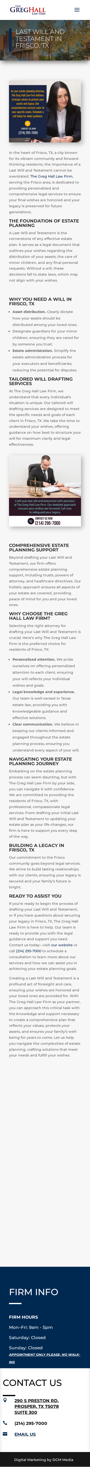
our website (62, 945)
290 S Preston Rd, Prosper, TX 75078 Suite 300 (36, 1406)
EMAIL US (25, 1434)
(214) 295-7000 (28, 951)
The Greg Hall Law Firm (51, 176)
